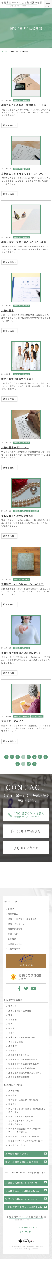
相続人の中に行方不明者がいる (22, 1059)
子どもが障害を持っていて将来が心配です (20, 1123)
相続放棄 (12, 1019)
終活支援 (12, 1095)
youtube (33, 988)
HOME (4, 51)
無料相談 (12, 938)
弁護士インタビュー (17, 924)
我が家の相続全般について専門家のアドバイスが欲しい (24, 1130)
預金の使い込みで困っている (21, 1037)
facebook (18, 988)
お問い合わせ (14, 948)
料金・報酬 (13, 933)
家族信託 (12, 1104)
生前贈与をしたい (16, 1145)
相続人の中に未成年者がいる (21, 1068)
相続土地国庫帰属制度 (18, 1077)
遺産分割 (12, 1006)
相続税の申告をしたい (18, 1055)
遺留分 (11, 1015)
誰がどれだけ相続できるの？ (17, 379)
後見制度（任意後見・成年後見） (23, 1099)
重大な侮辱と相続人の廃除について (21, 652)
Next (49, 870)
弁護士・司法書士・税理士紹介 (22, 919)
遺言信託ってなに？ (12, 721)
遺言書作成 (13, 1090)
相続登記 (12, 1050)
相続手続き (13, 1046)
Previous (2, 870)
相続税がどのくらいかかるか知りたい (25, 1141)
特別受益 (12, 1028)
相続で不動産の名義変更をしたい (23, 1064)
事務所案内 (13, 914)
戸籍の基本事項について (15, 447)
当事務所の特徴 (15, 929)
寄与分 (11, 1024)
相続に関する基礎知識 (21, 100)
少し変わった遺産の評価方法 (17, 515)
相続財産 (35, 511)
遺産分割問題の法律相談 (19, 1010)
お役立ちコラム (15, 943)
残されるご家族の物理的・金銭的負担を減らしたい (26, 1110)
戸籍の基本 (7, 310)
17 (29, 764)
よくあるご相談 (15, 1041)
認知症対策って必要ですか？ (21, 1116)
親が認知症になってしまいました (23, 1136)
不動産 (11, 1033)
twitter (26, 988)
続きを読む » (9, 125)
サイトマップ (25, 1232)
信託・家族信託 (37, 716)
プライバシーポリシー (25, 1227)
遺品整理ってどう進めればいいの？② (22, 584)
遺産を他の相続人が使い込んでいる (24, 1072)
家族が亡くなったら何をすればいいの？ (23, 173)
